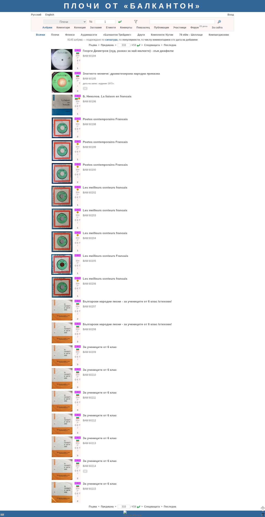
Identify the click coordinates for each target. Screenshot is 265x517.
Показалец (143, 27)
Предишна (107, 45)
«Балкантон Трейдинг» (117, 34)
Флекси (70, 34)
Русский (36, 14)
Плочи (55, 34)
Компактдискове (219, 34)
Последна (170, 45)
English (49, 14)
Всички (40, 34)
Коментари (63, 27)
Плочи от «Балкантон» (132, 6)
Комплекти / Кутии (162, 34)
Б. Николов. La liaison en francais (107, 96)
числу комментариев (157, 39)
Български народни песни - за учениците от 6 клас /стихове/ (127, 301)
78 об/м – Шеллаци (190, 34)
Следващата (152, 45)
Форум (194, 27)
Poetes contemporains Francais (105, 119)
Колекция (80, 27)
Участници (179, 27)
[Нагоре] (262, 508)
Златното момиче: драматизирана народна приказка (121, 73)
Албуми (47, 27)
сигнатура (111, 39)
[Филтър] (136, 21)
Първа (93, 45)
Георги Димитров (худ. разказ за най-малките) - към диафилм (128, 50)
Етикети (111, 27)
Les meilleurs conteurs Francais (105, 255)
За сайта (217, 27)
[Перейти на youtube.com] (85, 89)
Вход (231, 14)
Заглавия (96, 27)
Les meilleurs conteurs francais (105, 187)
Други (141, 34)
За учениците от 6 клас (100, 347)
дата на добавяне (187, 39)
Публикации (161, 27)
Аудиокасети (89, 34)
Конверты (126, 27)
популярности (131, 39)
